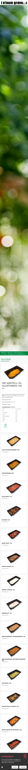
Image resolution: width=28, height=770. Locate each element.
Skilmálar (15, 767)
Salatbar (4, 354)
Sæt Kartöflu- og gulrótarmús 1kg (16, 354)
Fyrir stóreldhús (18, 352)
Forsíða (4, 352)
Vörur (10, 352)
